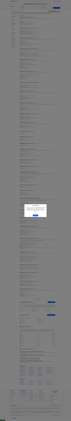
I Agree (36, 213)
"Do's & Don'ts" (30, 210)
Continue (35, 215)
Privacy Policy (38, 207)
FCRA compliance (38, 209)
